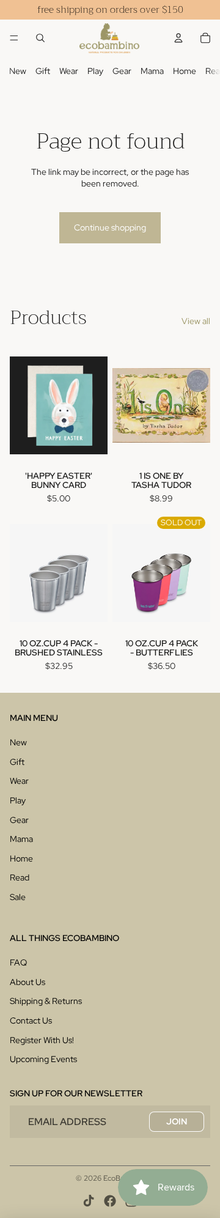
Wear (68, 70)
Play (95, 70)
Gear (121, 70)
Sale (18, 896)
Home (184, 70)
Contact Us (31, 1020)
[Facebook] (110, 1201)
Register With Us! (42, 1040)
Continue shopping (110, 227)
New (17, 70)
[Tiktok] (88, 1201)
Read (19, 877)
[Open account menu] (178, 37)
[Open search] (40, 37)
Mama (152, 70)
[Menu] (14, 38)
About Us (27, 981)
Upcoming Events (43, 1059)
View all (196, 321)
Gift (42, 70)
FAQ (18, 962)
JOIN (176, 1121)
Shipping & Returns (46, 1000)
